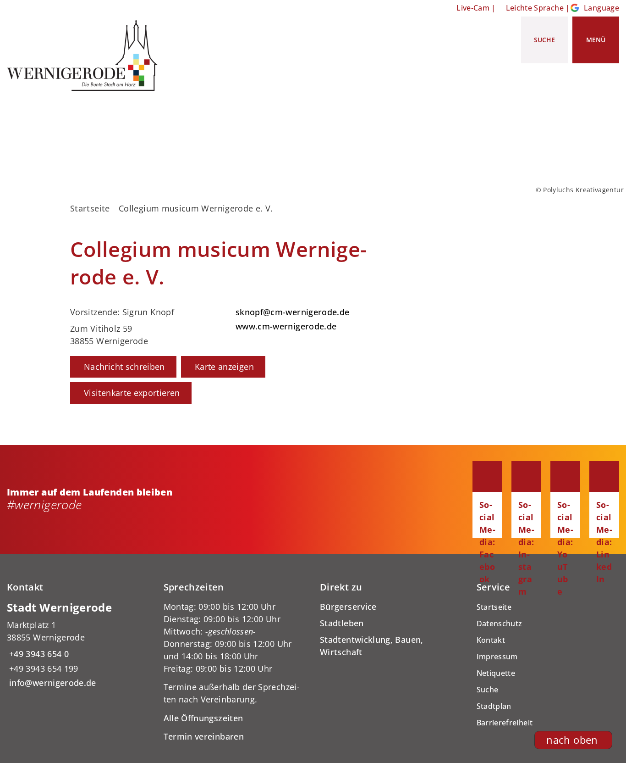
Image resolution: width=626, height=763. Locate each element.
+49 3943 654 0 (38, 653)
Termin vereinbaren (204, 736)
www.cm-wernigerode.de (285, 326)
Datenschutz (499, 623)
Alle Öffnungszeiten (203, 718)
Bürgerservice (348, 606)
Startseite (90, 208)
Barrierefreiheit (505, 723)
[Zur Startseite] (86, 55)
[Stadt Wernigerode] (78, 645)
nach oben (572, 739)
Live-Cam (472, 8)
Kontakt (491, 640)
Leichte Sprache (535, 8)
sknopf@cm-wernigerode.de (291, 311)
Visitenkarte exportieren (132, 392)
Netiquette (496, 673)
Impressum (497, 657)
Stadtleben (342, 623)
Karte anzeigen (224, 366)
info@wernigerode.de (51, 682)
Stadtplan (494, 706)
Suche (488, 690)
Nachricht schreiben (124, 366)
